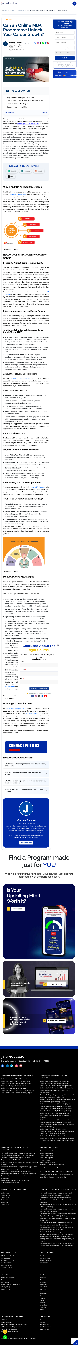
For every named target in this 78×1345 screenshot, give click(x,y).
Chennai (43, 1282)
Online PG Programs (46, 1155)
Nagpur (42, 1298)
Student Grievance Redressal (10, 1284)
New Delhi (43, 1294)
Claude (40, 171)
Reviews (42, 1322)
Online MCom (5, 1195)
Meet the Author (26, 843)
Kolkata (42, 1303)
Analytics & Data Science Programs (52, 1165)
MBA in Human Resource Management (14, 1324)
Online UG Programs (46, 1158)
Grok (12, 176)
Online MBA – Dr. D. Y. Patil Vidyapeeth (52, 1136)
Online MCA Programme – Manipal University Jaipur (57, 1131)
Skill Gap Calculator (7, 1260)
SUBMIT (64, 58)
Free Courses (44, 1324)
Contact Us (5, 1282)
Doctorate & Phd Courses (48, 1151)
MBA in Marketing (6, 1322)
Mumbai (43, 1278)
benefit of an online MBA (20, 378)
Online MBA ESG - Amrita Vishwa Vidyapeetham (56, 1086)
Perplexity (27, 171)
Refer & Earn (44, 1263)
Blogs (42, 1320)
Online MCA (5, 1198)
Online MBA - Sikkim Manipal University (52, 1134)
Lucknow (43, 1307)
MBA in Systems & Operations (11, 1327)
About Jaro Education (8, 1278)
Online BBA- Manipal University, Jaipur (13, 1086)
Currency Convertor (7, 1267)
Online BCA (4, 1200)
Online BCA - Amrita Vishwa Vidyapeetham (15, 1081)
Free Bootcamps (45, 1327)
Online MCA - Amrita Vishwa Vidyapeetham (54, 1083)
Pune (41, 1280)
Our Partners (44, 1256)
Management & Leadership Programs (52, 1167)
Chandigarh (44, 1305)
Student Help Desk (46, 1260)
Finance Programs (46, 1160)
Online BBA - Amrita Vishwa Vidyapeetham (15, 1079)
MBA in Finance (6, 1320)
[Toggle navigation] (74, 4)
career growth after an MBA (28, 124)
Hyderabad (43, 1284)
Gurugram (43, 1289)
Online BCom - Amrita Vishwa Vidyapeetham (16, 1083)
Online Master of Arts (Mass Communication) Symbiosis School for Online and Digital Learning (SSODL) (56, 1115)
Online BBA (4, 1202)
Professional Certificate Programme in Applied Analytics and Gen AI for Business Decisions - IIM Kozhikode (56, 1200)
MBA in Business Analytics (9, 1331)
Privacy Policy (5, 1287)
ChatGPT (13, 171)
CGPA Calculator (6, 1265)
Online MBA (5, 1193)
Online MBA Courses (46, 1153)
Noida (42, 1291)
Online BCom (5, 1204)
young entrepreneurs (18, 194)
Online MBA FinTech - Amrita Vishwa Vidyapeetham (57, 1088)
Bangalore (43, 1287)
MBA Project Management (9, 1329)
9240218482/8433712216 (38, 1061)
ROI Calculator (6, 1258)
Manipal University (32, 713)
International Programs (47, 1162)
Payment (4, 1280)
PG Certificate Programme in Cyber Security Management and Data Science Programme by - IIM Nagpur (57, 1238)
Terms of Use (5, 1289)
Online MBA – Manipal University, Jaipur (53, 1129)
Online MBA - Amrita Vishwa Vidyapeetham (54, 1081)
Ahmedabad (44, 1296)
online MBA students (37, 487)
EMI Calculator (6, 1263)
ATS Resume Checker (8, 1256)
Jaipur (42, 1300)
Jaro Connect (44, 1329)
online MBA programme (15, 708)
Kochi (42, 1310)
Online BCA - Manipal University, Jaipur (14, 1088)
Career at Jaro (45, 1258)
